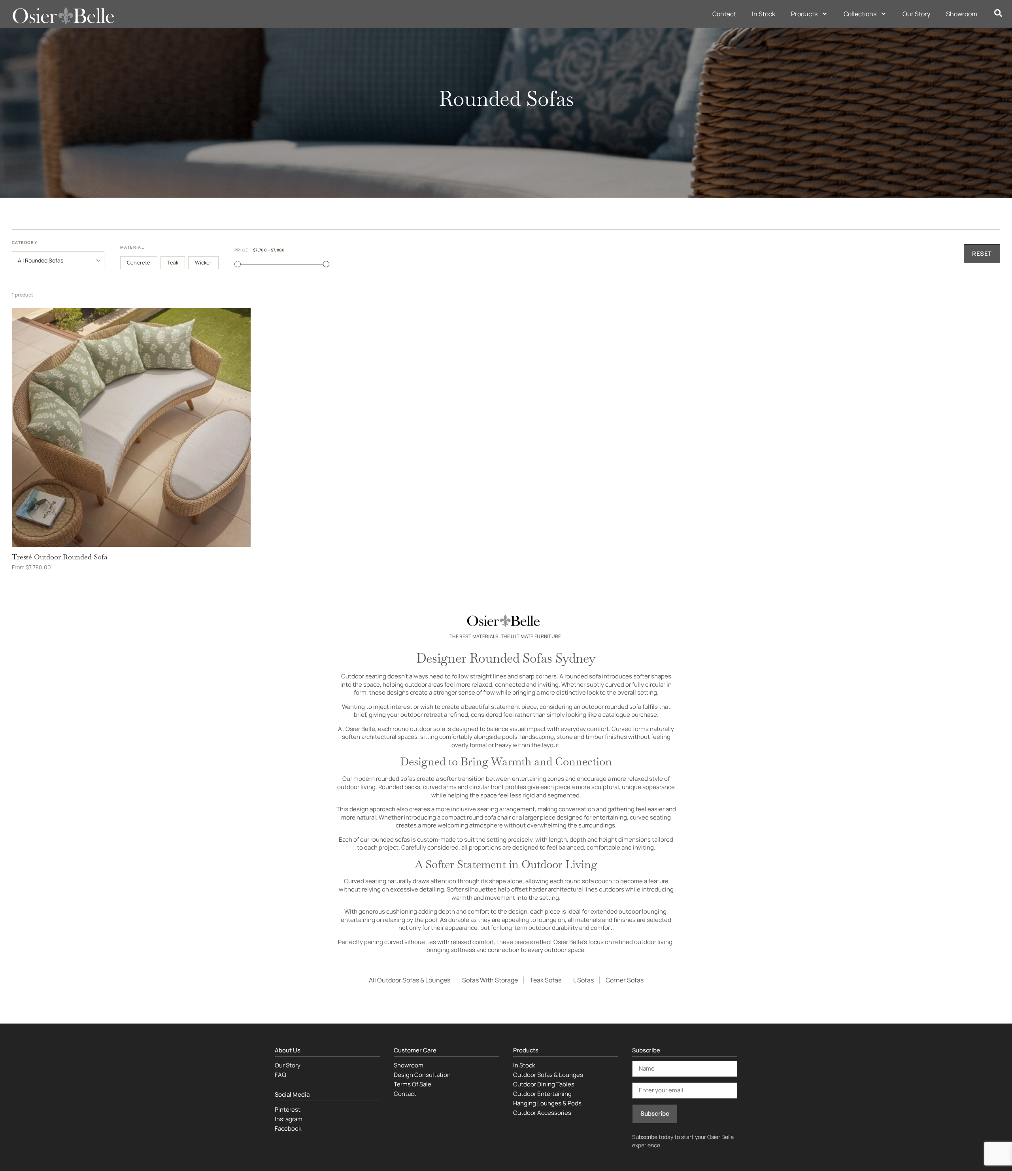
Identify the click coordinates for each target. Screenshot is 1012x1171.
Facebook (288, 1128)
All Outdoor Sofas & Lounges (409, 980)
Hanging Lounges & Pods (547, 1103)
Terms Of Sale (412, 1084)
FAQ (280, 1075)
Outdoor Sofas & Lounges (548, 1075)
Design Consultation (422, 1075)
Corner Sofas (625, 980)
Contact (724, 13)
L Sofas (583, 980)
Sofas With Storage (490, 980)
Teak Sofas (545, 980)
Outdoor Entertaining (542, 1094)
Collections (860, 13)
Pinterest (287, 1109)
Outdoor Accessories (542, 1113)
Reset (982, 253)
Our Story (916, 13)
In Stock (763, 13)
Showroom (961, 13)
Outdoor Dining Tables (543, 1084)
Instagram (288, 1119)
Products (804, 13)
